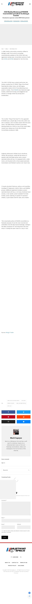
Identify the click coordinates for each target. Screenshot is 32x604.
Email (3, 524)
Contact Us (15, 562)
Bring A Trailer (10, 332)
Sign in (3, 462)
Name (3, 517)
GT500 (11, 59)
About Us (7, 562)
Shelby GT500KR (24, 20)
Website (19, 524)
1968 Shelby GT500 (8, 20)
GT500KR (15, 90)
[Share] (8, 412)
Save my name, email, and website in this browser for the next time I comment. (15, 531)
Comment (4, 500)
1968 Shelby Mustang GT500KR (13, 400)
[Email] (8, 421)
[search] (29, 470)
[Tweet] (24, 412)
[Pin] (8, 417)
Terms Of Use (23, 562)
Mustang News (16, 20)
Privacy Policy (12, 565)
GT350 (5, 59)
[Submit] (24, 417)
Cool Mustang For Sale (21, 403)
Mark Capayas (16, 438)
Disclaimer (21, 565)
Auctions (24, 400)
